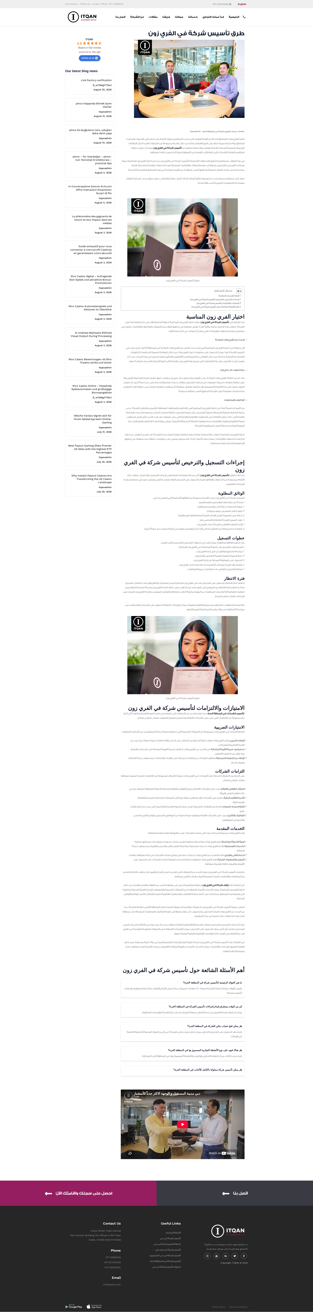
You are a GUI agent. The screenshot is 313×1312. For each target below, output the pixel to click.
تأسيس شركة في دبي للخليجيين (165, 1255)
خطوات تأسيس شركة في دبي (166, 1267)
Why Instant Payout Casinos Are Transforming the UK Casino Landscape (91, 479)
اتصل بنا (120, 16)
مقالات (153, 16)
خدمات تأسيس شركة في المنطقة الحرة (219, 131)
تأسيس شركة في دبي (170, 1238)
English (242, 4)
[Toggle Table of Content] (237, 291)
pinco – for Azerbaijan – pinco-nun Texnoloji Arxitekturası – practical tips (92, 160)
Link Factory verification (96, 80)
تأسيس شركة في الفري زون (167, 148)
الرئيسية (234, 16)
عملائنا (179, 16)
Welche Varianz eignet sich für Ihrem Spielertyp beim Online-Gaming (93, 419)
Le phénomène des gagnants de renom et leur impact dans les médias (92, 220)
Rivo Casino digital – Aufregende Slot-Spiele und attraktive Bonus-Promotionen (90, 280)
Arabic (241, 131)
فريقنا (166, 16)
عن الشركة (137, 16)
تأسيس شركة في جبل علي (168, 1249)
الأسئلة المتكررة (173, 1232)
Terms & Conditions (238, 1307)
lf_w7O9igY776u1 (102, 85)
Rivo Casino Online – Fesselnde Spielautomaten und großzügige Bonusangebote (91, 389)
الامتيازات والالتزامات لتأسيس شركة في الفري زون (217, 303)
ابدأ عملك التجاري (213, 16)
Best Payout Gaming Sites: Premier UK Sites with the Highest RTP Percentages (90, 449)
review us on (87, 57)
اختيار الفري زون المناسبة (229, 296)
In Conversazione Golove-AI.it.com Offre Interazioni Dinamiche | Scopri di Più (90, 190)
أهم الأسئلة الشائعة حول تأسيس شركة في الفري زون (215, 307)
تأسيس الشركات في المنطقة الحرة (226, 713)
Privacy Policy (218, 1307)
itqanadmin (105, 111)
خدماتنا (193, 16)
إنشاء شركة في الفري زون (215, 885)
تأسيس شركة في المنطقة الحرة (165, 1261)
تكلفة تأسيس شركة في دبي (167, 1244)
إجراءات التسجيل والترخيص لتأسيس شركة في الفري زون (214, 299)
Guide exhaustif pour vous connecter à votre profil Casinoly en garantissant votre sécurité (91, 250)
